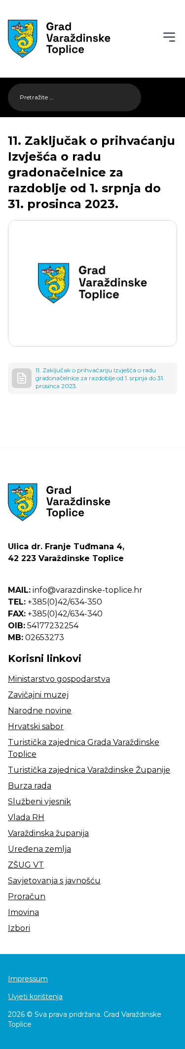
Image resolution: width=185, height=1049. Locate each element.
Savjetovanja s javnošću (54, 880)
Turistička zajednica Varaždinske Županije (89, 770)
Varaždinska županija (48, 833)
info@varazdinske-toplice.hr (75, 590)
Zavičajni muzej (38, 694)
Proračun (26, 896)
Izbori (19, 928)
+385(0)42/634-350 (55, 602)
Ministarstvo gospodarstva (59, 679)
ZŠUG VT (26, 865)
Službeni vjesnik (39, 801)
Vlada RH (26, 817)
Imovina (23, 912)
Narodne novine (40, 710)
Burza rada (29, 785)
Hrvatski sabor (36, 726)
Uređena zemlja (39, 849)
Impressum (28, 978)
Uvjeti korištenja (35, 996)
